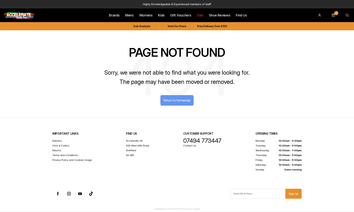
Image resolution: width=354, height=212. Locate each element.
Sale (200, 15)
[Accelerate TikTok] (91, 194)
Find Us (241, 15)
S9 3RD (130, 155)
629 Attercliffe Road (137, 145)
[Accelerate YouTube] (80, 194)
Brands (114, 15)
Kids (161, 15)
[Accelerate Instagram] (69, 194)
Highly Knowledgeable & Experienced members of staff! (177, 4)
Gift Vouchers (180, 15)
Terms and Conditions (65, 155)
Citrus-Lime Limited (190, 209)
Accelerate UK (134, 140)
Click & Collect (60, 145)
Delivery (57, 140)
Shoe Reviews (219, 15)
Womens (146, 15)
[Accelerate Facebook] (58, 194)
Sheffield (131, 150)
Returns (56, 150)
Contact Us (189, 145)
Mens (129, 15)
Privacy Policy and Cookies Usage (72, 159)
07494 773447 (202, 140)
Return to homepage (177, 100)
